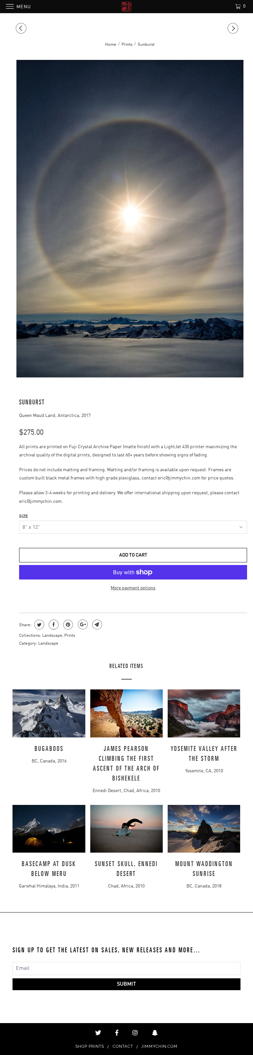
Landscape (52, 635)
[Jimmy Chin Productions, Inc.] (126, 6)
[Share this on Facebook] (53, 625)
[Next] (234, 29)
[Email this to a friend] (96, 625)
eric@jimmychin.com (179, 478)
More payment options (133, 588)
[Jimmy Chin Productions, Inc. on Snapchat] (155, 1033)
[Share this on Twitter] (38, 625)
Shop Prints (89, 1046)
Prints (69, 635)
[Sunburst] (129, 219)
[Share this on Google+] (82, 625)
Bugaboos (49, 749)
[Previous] (22, 29)
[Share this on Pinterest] (67, 625)
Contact (123, 1046)
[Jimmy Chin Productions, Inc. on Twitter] (98, 1033)
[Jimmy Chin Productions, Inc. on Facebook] (116, 1033)
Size (23, 516)
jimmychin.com (159, 1046)
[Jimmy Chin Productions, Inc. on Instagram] (135, 1033)
